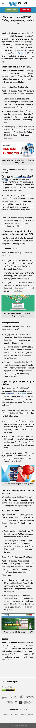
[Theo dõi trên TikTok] (8, 687)
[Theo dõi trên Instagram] (5, 687)
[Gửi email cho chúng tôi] (11, 687)
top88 (28, 177)
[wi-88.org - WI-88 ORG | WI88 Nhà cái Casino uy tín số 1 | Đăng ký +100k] (18, 3)
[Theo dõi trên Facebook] (3, 687)
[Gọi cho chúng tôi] (13, 687)
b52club (5, 180)
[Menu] (3, 3)
